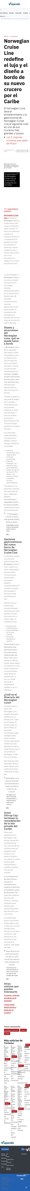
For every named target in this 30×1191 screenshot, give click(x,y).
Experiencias (10, 1159)
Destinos (11, 13)
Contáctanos (21, 1175)
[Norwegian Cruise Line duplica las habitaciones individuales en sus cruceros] (13, 1052)
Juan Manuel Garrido (11, 210)
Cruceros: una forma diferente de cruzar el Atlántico (8, 1115)
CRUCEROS (8, 1059)
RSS (21, 1179)
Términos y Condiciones (4, 1188)
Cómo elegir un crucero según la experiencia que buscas (22, 1121)
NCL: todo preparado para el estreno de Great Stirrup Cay (8, 1073)
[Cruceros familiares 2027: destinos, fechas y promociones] (20, 1057)
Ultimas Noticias (8, 1168)
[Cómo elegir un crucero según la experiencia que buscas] (20, 1099)
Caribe (7, 1033)
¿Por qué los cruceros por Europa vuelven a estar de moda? (14, 1126)
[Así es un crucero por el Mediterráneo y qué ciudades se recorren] (26, 1087)
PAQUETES (8, 1103)
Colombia (25, 13)
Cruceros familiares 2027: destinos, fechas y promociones (23, 1076)
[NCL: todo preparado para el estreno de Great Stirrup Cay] (6, 1053)
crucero (23, 1030)
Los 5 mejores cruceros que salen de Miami (17, 140)
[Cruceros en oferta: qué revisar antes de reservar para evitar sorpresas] (26, 1046)
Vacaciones (18, 13)
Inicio (6, 36)
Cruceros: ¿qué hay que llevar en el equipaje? (12, 998)
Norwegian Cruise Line (11, 1030)
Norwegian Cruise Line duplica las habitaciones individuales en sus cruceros (16, 1070)
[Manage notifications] (26, 1187)
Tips (2, 1167)
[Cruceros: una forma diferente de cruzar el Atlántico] (6, 1096)
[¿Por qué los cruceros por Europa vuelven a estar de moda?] (13, 1100)
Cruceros (14, 36)
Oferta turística (3, 1154)
